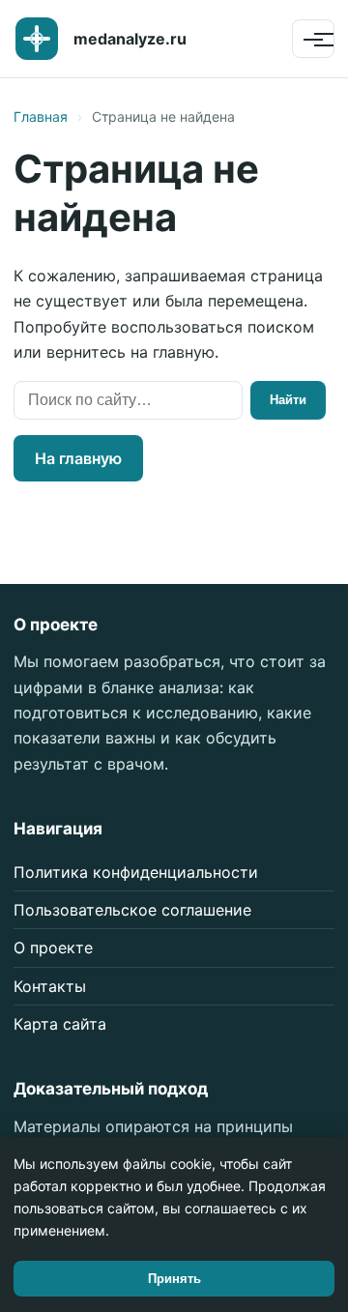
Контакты (50, 986)
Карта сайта (60, 1024)
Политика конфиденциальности (136, 872)
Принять (174, 1278)
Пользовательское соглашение (132, 909)
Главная (41, 116)
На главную (78, 458)
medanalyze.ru (130, 38)
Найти (288, 400)
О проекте (53, 947)
